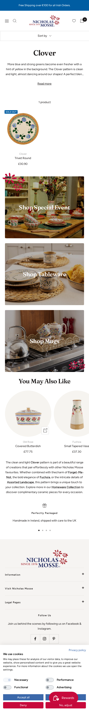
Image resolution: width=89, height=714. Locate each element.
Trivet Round (23, 156)
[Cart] (82, 21)
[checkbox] (7, 680)
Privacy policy (77, 650)
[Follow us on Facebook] (35, 638)
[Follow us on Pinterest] (54, 638)
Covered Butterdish (28, 444)
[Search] (15, 21)
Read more (44, 83)
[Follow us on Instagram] (44, 638)
